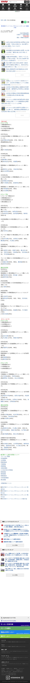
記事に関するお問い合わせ (17, 671)
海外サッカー (18, 641)
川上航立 (18, 445)
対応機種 (3, 668)
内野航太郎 (6, 140)
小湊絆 (4, 286)
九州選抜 (3, 460)
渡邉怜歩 (5, 428)
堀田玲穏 (5, 277)
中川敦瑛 (5, 150)
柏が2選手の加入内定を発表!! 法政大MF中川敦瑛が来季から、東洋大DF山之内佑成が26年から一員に (14, 64)
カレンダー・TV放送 (21, 663)
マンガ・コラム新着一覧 (5, 657)
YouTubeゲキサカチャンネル (6, 651)
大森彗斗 (5, 250)
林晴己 (14, 250)
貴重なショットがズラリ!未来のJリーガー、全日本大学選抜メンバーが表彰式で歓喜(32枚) (15, 82)
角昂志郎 (15, 211)
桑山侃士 (23, 250)
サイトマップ (21, 668)
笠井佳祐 (24, 252)
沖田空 (6, 252)
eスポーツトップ (23, 657)
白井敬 (6, 414)
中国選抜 (3, 464)
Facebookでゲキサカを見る (9, 620)
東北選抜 (3, 479)
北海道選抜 (4, 468)
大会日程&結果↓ (24, 33)
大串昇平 (5, 296)
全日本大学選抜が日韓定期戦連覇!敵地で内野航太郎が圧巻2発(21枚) (15, 95)
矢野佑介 (15, 238)
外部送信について (19, 670)
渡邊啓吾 (15, 183)
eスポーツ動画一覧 (13, 659)
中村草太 (5, 211)
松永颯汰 (5, 443)
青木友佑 (11, 416)
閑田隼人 (5, 169)
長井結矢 (5, 161)
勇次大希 (15, 434)
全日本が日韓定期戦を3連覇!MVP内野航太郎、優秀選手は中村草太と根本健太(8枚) (15, 89)
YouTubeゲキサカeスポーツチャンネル (20, 651)
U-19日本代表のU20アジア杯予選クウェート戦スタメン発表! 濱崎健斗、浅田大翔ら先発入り (16, 526)
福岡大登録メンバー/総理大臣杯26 (12, 539)
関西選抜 (3, 472)
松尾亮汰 (5, 213)
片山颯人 (12, 240)
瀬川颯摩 (5, 434)
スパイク (23, 641)
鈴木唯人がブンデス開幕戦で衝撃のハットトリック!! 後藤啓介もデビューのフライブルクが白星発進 (16, 530)
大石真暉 (5, 190)
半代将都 (6, 254)
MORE (22, 75)
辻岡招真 (12, 401)
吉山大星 (17, 378)
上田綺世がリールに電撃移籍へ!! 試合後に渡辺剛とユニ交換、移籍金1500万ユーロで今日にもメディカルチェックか (16, 535)
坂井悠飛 (15, 213)
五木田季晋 (6, 171)
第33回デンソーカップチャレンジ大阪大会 (14, 498)
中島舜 (15, 252)
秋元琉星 (5, 314)
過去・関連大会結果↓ (23, 37)
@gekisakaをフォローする (9, 617)
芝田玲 (5, 264)
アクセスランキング (12, 663)
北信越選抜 (4, 458)
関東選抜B (4, 462)
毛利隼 (14, 376)
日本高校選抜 (5, 477)
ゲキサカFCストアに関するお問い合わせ (8, 674)
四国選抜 (3, 466)
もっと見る (15, 545)
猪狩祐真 (26, 443)
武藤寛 (15, 161)
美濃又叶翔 (6, 395)
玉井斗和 (5, 399)
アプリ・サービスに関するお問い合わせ (8, 673)
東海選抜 (3, 474)
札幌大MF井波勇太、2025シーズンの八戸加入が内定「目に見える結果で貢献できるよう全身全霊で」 (15, 58)
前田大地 (17, 395)
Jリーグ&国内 (8, 641)
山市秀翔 (15, 443)
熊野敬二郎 (6, 378)
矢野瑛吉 (5, 449)
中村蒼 (5, 376)
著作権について (9, 668)
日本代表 (3, 641)
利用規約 (3, 670)
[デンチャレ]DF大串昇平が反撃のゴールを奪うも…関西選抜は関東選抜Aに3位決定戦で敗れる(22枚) (15, 109)
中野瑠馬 (5, 188)
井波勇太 (6, 418)
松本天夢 (5, 238)
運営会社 (15, 668)
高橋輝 (15, 310)
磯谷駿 (3, 240)
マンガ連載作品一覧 (14, 657)
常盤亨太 (5, 347)
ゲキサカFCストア (4, 663)
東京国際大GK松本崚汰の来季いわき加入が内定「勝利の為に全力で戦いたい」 (15, 52)
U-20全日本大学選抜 (7, 470)
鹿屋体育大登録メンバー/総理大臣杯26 (13, 541)
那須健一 (15, 275)
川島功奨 (15, 169)
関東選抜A (4, 476)
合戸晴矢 (24, 430)
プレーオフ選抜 (5, 456)
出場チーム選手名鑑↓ (23, 34)
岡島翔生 (5, 275)
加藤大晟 (5, 262)
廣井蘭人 (5, 159)
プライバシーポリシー (10, 670)
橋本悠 (26, 213)
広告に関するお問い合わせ (6, 671)
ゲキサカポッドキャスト (5, 652)
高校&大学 (13, 641)
